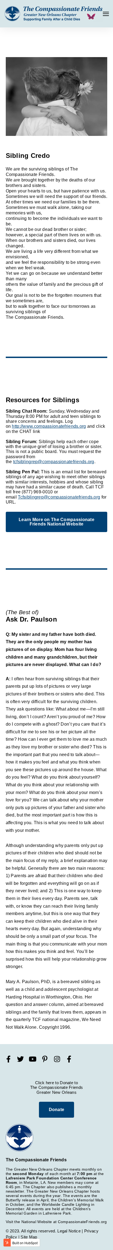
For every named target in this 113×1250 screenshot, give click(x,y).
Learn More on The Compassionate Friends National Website (56, 521)
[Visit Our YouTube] (32, 1059)
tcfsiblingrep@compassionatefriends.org (53, 461)
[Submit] (99, 66)
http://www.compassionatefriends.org (49, 426)
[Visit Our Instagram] (57, 1059)
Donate (56, 1109)
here (50, 1082)
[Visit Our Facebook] (8, 1059)
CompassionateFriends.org (82, 1222)
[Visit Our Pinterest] (44, 1059)
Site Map (29, 1237)
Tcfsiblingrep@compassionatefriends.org (59, 497)
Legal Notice (69, 1231)
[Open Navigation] (106, 14)
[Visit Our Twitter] (20, 1059)
